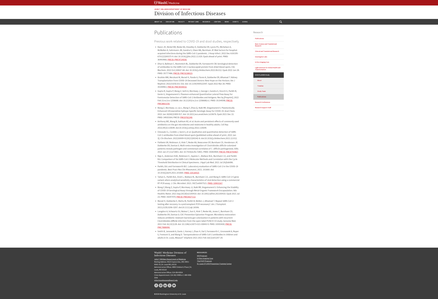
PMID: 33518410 (191, 172)
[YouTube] (174, 285)
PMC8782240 (186, 117)
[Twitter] (170, 285)
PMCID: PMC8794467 (228, 151)
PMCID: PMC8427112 (186, 196)
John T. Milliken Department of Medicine (170, 259)
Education (170, 22)
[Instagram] (161, 285)
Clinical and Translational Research (267, 51)
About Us (158, 22)
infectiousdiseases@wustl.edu (166, 280)
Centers (217, 22)
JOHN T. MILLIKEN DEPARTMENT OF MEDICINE (172, 9)
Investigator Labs (261, 57)
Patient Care (193, 22)
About (259, 80)
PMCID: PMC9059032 (177, 87)
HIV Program (202, 256)
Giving (245, 22)
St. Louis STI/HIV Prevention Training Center (214, 264)
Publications (259, 39)
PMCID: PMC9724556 (177, 59)
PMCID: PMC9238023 (182, 73)
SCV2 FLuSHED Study (262, 75)
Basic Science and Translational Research (266, 45)
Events (236, 22)
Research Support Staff (263, 108)
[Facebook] (156, 285)
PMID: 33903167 (215, 183)
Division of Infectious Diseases (190, 13)
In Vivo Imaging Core (262, 62)
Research (206, 22)
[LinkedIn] (165, 285)
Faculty (181, 22)
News (227, 22)
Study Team (261, 91)
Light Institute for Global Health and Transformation (267, 69)
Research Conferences (262, 102)
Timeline (260, 86)
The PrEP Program (204, 261)
